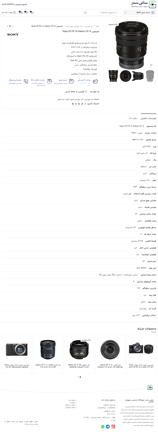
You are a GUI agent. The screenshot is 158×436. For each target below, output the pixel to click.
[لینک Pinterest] (79, 103)
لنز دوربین (88, 26)
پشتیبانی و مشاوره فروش (15, 83)
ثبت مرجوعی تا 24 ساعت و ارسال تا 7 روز (38, 84)
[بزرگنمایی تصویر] (151, 65)
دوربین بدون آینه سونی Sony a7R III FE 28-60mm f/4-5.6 (141, 366)
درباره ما (72, 403)
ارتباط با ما (72, 400)
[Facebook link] (85, 103)
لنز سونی (60, 99)
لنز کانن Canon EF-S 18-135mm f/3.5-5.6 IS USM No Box (110, 367)
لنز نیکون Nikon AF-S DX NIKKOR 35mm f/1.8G (79, 366)
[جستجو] (85, 12)
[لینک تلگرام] (72, 103)
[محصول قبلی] (12, 26)
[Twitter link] (82, 103)
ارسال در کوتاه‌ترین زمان (60, 83)
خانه (97, 26)
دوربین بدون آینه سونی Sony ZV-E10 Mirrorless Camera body (17, 367)
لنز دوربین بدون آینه (73, 26)
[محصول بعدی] (7, 26)
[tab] (148, 117)
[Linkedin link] (75, 103)
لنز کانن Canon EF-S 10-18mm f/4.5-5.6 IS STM (47, 366)
